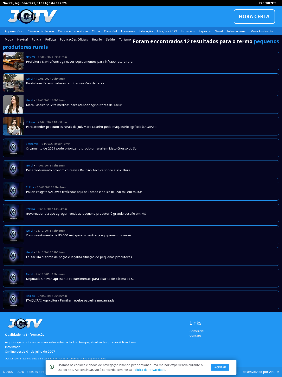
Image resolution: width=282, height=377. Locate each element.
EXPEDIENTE (267, 3)
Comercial (197, 331)
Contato (195, 335)
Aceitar (220, 367)
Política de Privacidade (149, 369)
